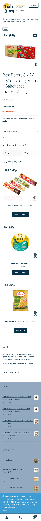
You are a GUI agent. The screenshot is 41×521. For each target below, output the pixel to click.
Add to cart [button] (20, 330)
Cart (31, 515)
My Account (7, 517)
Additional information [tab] (11, 131)
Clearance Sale (15, 118)
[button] (35, 35)
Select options (20, 214)
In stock (13, 19)
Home (7, 19)
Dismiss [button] (5, 510)
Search (20, 517)
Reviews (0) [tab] (7, 138)
